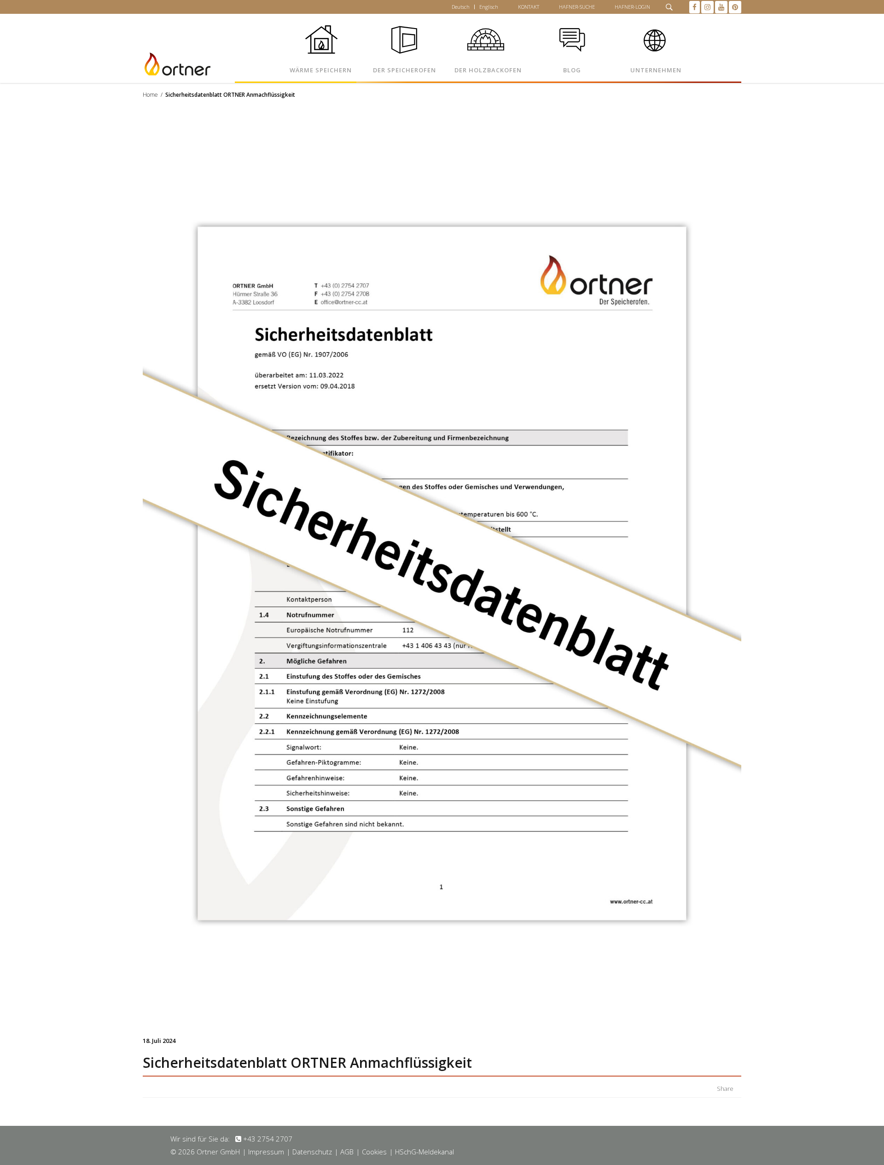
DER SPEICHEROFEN (404, 70)
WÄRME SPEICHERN (321, 70)
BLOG (572, 70)
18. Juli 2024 (159, 1040)
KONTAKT (528, 6)
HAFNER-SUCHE (577, 6)
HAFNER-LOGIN (632, 6)
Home (150, 95)
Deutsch (461, 6)
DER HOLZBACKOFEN (488, 70)
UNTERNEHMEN (655, 70)
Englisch (488, 6)
